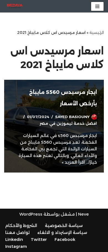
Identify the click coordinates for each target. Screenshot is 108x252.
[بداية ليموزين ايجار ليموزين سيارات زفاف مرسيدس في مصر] (13, 6)
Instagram (16, 246)
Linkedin (14, 239)
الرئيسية (96, 32)
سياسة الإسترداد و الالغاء (62, 232)
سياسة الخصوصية (64, 225)
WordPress (30, 214)
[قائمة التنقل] (97, 6)
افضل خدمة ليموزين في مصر (68, 123)
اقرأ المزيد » (73, 162)
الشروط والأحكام (21, 225)
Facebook (65, 239)
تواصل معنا (17, 232)
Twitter (39, 239)
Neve (83, 214)
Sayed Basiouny (72, 116)
